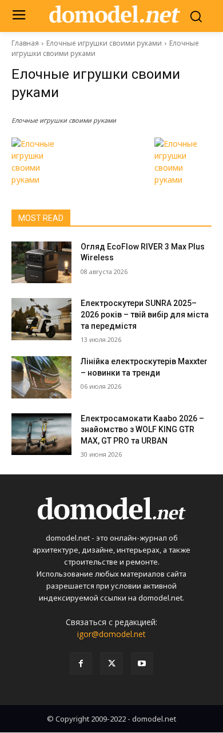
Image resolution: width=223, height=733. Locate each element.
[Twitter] (111, 663)
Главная (25, 43)
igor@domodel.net (111, 634)
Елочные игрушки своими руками (104, 43)
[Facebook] (81, 663)
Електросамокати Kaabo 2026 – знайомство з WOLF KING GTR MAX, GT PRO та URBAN (142, 429)
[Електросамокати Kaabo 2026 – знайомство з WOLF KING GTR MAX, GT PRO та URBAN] (41, 434)
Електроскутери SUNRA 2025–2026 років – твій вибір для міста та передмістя (145, 314)
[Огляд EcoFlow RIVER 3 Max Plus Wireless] (41, 262)
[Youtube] (142, 663)
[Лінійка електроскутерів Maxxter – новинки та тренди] (41, 377)
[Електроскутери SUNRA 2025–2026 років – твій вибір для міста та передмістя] (41, 319)
